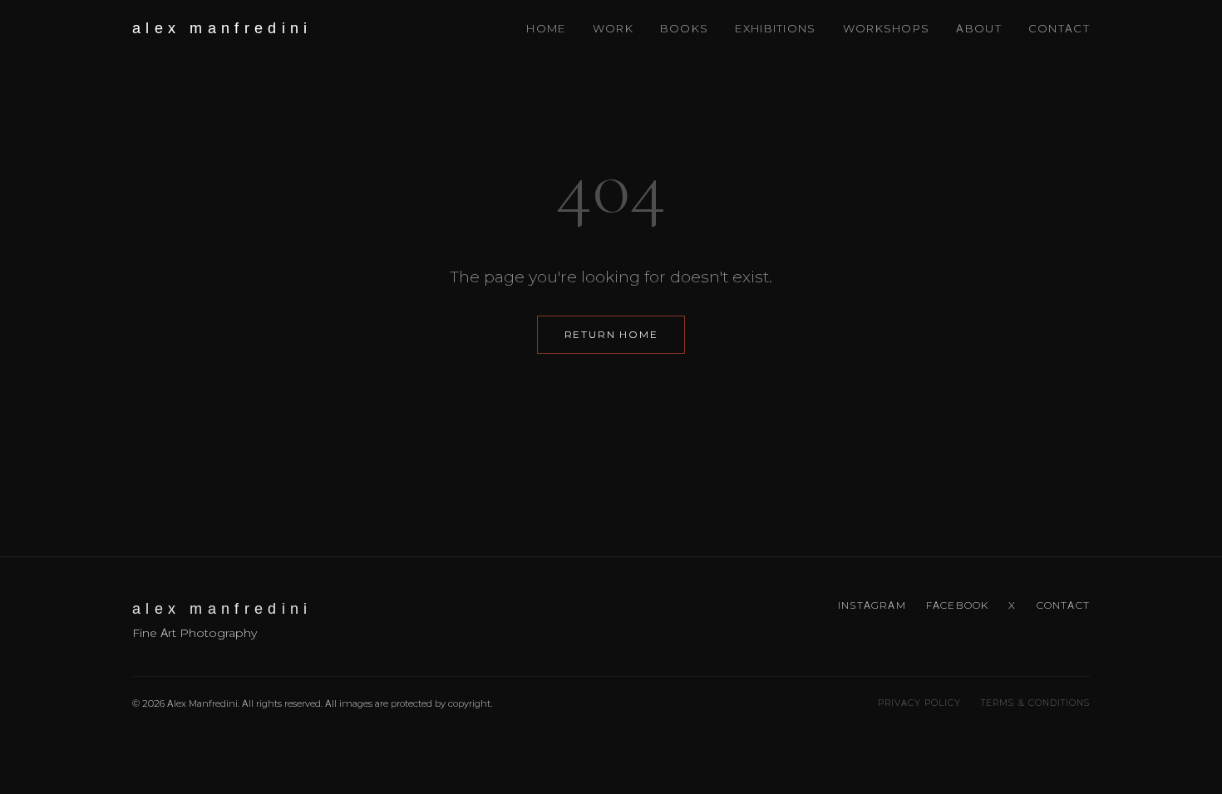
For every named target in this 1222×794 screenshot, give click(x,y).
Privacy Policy (920, 703)
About (979, 28)
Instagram (872, 605)
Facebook (957, 605)
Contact (1059, 28)
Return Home (611, 334)
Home (545, 28)
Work (613, 28)
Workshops (886, 28)
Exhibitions (775, 28)
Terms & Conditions (1035, 703)
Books (684, 28)
